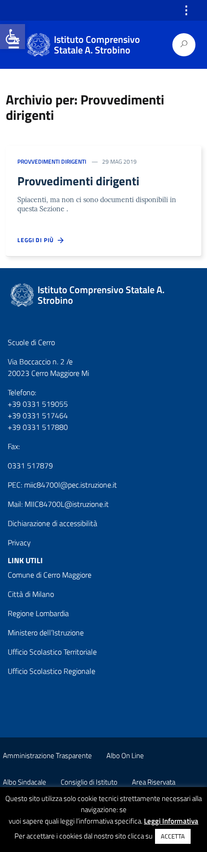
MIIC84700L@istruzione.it (67, 504)
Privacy (19, 542)
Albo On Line (125, 755)
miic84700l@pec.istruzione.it (70, 485)
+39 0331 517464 (38, 415)
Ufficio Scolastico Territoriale (52, 652)
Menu (13, 45)
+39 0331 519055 (38, 404)
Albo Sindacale (24, 781)
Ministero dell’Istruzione (46, 632)
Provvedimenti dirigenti (51, 161)
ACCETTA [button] (173, 836)
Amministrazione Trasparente (47, 755)
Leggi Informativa (171, 821)
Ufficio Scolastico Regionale (51, 671)
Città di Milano (31, 594)
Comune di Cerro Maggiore (49, 575)
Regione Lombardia (38, 613)
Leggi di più (37, 240)
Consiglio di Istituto (89, 781)
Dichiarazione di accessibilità (52, 523)
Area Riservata (153, 781)
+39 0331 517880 (38, 427)
